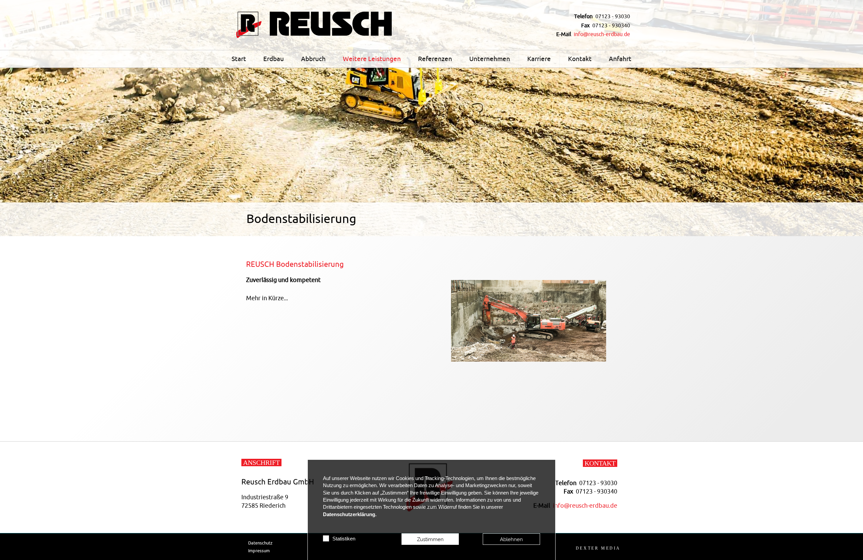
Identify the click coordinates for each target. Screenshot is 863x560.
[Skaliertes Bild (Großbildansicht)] (315, 24)
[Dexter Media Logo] (598, 548)
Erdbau (273, 59)
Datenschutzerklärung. (350, 514)
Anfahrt (620, 59)
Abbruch (313, 59)
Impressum (259, 551)
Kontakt (580, 59)
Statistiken (343, 538)
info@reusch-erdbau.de (602, 34)
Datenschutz (260, 543)
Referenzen (435, 59)
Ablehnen (511, 539)
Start (239, 59)
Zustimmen (430, 539)
